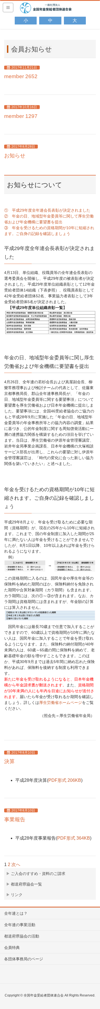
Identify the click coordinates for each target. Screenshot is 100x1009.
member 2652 (21, 76)
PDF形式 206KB (64, 780)
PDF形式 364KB (73, 838)
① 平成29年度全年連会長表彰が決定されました (47, 210)
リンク (16, 894)
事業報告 (14, 819)
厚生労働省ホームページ (60, 702)
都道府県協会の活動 (21, 936)
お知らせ (14, 156)
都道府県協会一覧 (26, 884)
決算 (9, 761)
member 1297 (21, 116)
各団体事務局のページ (23, 959)
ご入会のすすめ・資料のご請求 (38, 873)
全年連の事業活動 (19, 925)
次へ (15, 864)
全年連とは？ (16, 913)
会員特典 (12, 947)
